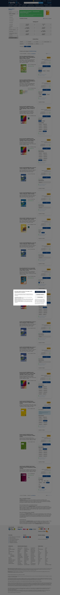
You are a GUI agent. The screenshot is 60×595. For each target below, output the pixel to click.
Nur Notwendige (40, 297)
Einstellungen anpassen (40, 294)
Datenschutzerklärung (38, 303)
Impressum (42, 303)
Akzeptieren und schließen (40, 291)
